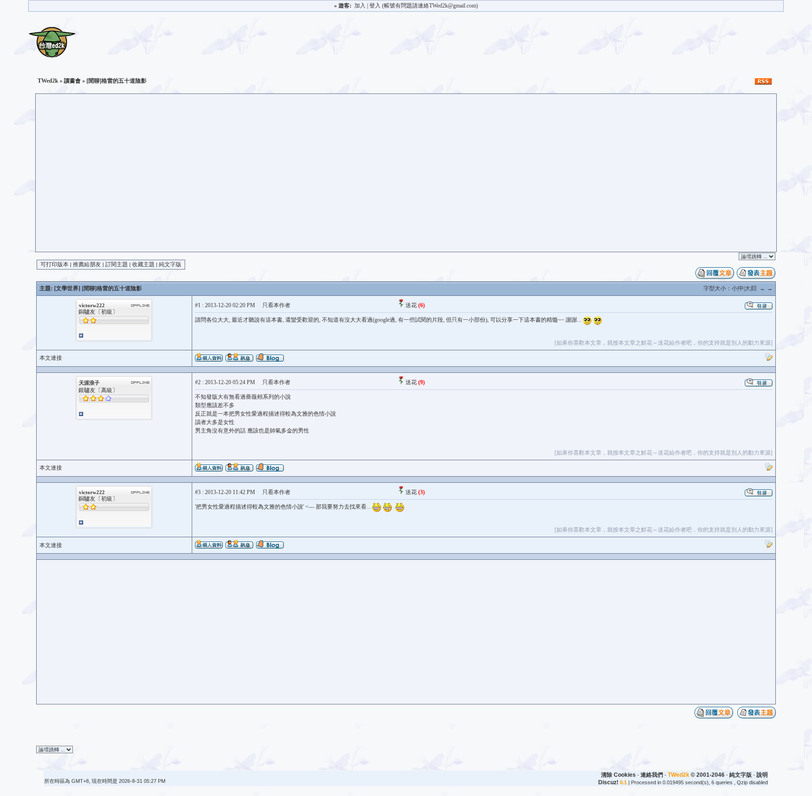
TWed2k (48, 80)
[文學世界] (67, 288)
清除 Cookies (618, 775)
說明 (762, 775)
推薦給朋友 (87, 264)
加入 (360, 5)
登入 (375, 5)
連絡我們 (651, 775)
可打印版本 (54, 264)
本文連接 (50, 358)
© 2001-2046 (696, 775)
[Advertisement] (406, 181)
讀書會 (72, 80)
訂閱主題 (116, 264)
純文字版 (170, 264)
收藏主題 (143, 264)
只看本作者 (276, 305)
